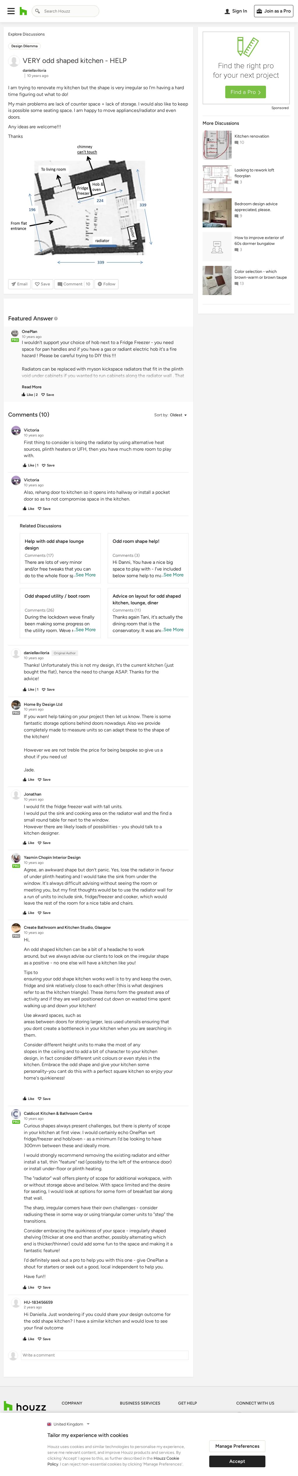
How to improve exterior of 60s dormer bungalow (259, 240)
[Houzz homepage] (23, 11)
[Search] (37, 11)
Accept (237, 1461)
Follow (109, 284)
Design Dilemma (24, 46)
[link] (32, 387)
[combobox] (65, 11)
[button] (11, 11)
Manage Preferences (237, 1446)
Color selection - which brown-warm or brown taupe (261, 274)
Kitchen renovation (252, 136)
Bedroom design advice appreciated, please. (256, 206)
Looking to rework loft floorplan (254, 173)
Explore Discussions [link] (26, 34)
